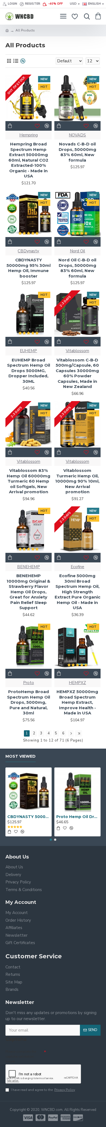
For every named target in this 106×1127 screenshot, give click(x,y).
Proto (28, 682)
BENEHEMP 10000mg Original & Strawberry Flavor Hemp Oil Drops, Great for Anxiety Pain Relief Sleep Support (28, 591)
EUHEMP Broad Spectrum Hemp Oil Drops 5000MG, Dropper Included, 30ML (28, 370)
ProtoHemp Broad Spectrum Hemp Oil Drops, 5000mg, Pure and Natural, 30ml (28, 702)
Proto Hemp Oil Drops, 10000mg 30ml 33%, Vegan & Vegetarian (77, 816)
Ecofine (77, 567)
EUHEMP (28, 351)
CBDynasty (28, 251)
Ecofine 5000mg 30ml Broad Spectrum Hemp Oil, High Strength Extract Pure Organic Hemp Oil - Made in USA (77, 591)
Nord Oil (77, 251)
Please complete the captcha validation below (20, 1056)
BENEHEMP (28, 567)
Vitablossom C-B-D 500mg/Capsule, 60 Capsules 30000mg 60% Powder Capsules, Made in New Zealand (77, 373)
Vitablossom (77, 351)
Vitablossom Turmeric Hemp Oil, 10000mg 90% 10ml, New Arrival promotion (77, 481)
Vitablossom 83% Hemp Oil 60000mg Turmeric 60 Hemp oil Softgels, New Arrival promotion (28, 481)
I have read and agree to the (43, 1090)
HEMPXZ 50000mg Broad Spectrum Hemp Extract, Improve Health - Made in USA (77, 702)
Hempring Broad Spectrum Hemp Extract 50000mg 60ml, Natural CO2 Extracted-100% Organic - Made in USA (28, 160)
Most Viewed (20, 756)
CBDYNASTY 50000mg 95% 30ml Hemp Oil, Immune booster (29, 268)
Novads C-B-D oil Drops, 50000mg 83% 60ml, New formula (77, 152)
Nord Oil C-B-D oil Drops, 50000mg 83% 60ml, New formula (77, 268)
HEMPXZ (77, 682)
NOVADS (77, 135)
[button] (51, 840)
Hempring (28, 135)
